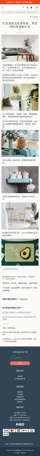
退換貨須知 (20, 397)
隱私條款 (20, 402)
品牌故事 (20, 376)
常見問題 (20, 394)
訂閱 (20, 363)
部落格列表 (10, 12)
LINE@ (23, 413)
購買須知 (20, 392)
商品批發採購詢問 (20, 399)
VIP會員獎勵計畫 (20, 379)
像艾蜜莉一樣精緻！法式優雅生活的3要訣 (16, 312)
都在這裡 (23, 299)
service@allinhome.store (22, 417)
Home (4, 12)
